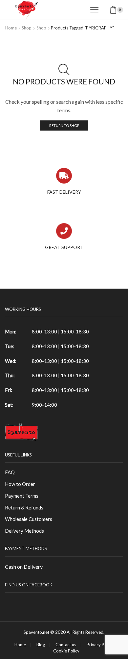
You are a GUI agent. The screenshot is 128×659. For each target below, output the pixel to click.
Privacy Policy (100, 645)
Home (11, 27)
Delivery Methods (24, 531)
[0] (122, 10)
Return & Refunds (24, 507)
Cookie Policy (66, 651)
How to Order (20, 484)
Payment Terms (21, 496)
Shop (27, 27)
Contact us (65, 645)
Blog (40, 645)
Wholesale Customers (28, 519)
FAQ (10, 472)
